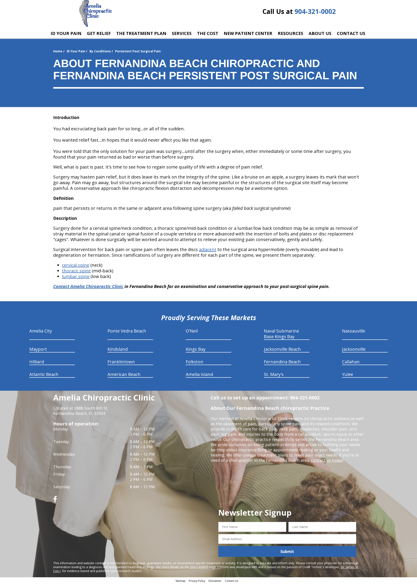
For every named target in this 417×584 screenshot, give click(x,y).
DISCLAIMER (199, 567)
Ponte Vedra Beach (127, 331)
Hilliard (36, 362)
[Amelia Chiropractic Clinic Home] (95, 13)
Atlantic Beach (43, 374)
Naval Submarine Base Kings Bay (281, 333)
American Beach (124, 374)
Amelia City (40, 331)
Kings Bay (195, 349)
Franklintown (121, 362)
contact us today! (327, 460)
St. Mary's (274, 374)
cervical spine (75, 265)
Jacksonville (354, 349)
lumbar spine (75, 276)
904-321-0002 (315, 11)
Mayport (38, 349)
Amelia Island (199, 374)
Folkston (194, 362)
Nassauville (353, 331)
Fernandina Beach (282, 362)
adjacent (207, 249)
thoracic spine (76, 271)
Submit (287, 551)
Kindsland (118, 349)
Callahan (351, 362)
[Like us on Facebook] (55, 501)
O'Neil (192, 331)
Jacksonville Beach (282, 349)
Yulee (347, 374)
